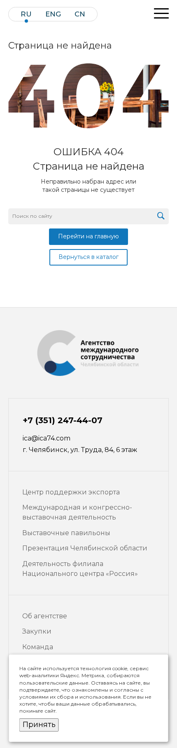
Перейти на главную (88, 236)
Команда (37, 647)
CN (80, 14)
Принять (39, 724)
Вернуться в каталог (88, 257)
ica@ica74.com (46, 438)
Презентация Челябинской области (84, 548)
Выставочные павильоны (66, 533)
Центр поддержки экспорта (71, 492)
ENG (53, 14)
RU (26, 14)
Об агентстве (44, 616)
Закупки (36, 631)
